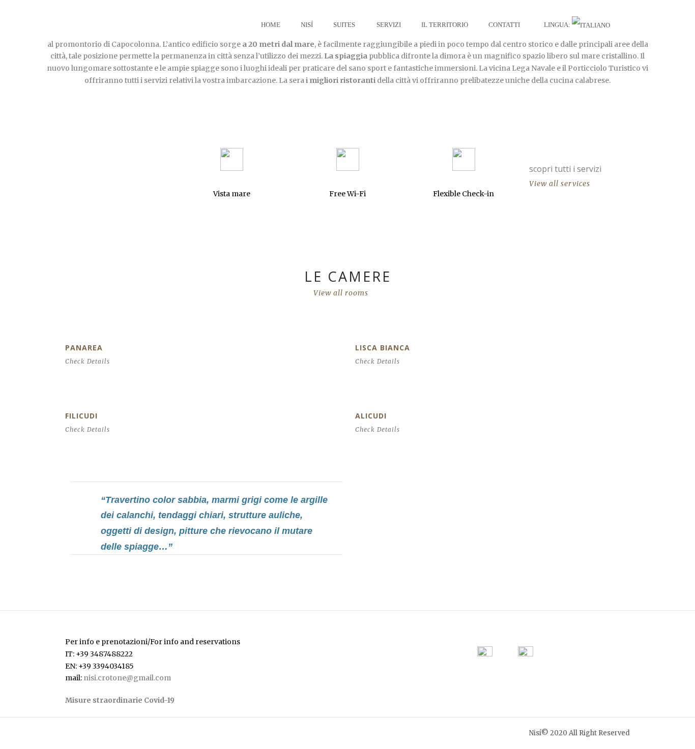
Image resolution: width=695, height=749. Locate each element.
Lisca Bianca (382, 347)
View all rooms (340, 292)
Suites (344, 24)
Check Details (87, 361)
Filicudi (81, 416)
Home (270, 24)
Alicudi (371, 416)
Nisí (307, 24)
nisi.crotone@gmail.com (127, 677)
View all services (559, 183)
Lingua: (558, 24)
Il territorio (444, 24)
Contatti (504, 24)
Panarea (84, 347)
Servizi (389, 24)
